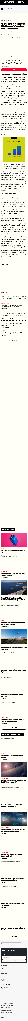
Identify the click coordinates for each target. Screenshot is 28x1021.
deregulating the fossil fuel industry (11, 254)
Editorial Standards (8, 971)
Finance (3, 330)
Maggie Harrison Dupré (6, 300)
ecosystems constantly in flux (18, 77)
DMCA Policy (3, 979)
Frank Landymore (5, 327)
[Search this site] (26, 9)
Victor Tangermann (6, 318)
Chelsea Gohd (5, 932)
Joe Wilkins (4, 308)
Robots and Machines (7, 1012)
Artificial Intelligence (7, 1005)
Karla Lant (4, 32)
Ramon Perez (4, 674)
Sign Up (14, 69)
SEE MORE (14, 727)
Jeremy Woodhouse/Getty (16, 56)
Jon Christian (13, 318)
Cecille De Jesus (5, 626)
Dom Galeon (4, 723)
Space (2, 1017)
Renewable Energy (5, 717)
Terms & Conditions (5, 978)
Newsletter (5, 965)
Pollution (3, 926)
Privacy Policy (17, 1)
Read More (14, 340)
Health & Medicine (6, 1010)
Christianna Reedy (6, 784)
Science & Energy (4, 20)
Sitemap (2, 980)
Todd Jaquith (4, 698)
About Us (4, 968)
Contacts (4, 974)
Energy (9, 20)
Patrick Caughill (5, 577)
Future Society (5, 1008)
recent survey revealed (12, 206)
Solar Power (4, 571)
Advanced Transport (6, 303)
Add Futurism (5, 34)
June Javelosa (5, 552)
